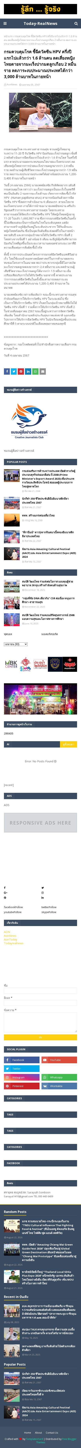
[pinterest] (22, 1086)
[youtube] (59, 1060)
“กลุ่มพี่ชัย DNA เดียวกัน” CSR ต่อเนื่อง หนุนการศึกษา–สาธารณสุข (48, 600)
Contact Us (52, 1432)
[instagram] (22, 1077)
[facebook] (22, 1060)
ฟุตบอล (8, 634)
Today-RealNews (40, 23)
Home (27, 1432)
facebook (13, 907)
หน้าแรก (8, 36)
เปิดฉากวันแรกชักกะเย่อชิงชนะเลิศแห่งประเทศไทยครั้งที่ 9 (43, 1392)
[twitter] (22, 1068)
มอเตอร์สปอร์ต (49, 634)
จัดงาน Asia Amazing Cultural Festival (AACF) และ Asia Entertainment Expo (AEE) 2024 (49, 553)
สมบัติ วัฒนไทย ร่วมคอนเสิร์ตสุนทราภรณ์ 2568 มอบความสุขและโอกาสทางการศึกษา (48, 617)
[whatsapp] (59, 1077)
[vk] (59, 1086)
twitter (48, 907)
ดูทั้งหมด (68, 744)
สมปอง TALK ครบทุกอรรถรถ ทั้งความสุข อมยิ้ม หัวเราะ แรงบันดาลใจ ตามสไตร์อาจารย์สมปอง (48, 1331)
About (38, 1432)
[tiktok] (59, 1068)
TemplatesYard (34, 1439)
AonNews (12, 84)
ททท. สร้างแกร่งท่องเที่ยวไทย (38, 515)
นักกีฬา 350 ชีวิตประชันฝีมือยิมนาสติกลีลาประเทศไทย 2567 (45, 500)
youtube (12, 912)
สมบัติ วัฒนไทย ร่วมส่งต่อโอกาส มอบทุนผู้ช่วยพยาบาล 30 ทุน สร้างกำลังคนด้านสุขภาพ (47, 583)
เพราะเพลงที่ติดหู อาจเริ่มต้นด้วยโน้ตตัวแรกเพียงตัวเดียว (48, 1348)
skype (48, 912)
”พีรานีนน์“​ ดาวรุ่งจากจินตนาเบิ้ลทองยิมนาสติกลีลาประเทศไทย (48, 534)
